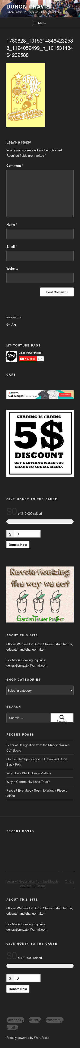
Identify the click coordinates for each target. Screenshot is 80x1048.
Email (11, 246)
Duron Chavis (28, 6)
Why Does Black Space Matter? (28, 773)
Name (11, 224)
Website (12, 268)
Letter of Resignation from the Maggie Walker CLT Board (32, 883)
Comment (14, 165)
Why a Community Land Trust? (28, 781)
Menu (42, 23)
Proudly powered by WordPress (27, 1037)
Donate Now (18, 544)
